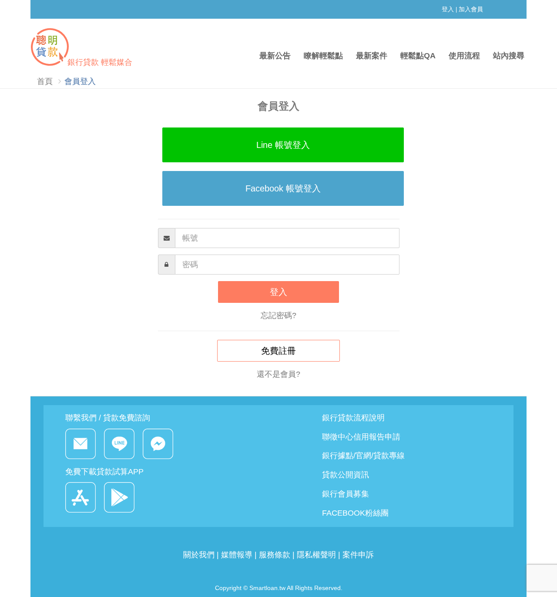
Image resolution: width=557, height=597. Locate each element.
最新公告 (275, 55)
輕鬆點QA (418, 55)
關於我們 (200, 554)
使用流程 (464, 55)
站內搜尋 (508, 55)
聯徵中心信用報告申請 (361, 437)
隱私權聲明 (316, 554)
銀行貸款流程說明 (353, 417)
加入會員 (471, 9)
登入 (448, 9)
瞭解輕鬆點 (323, 55)
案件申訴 (358, 554)
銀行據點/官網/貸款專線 (363, 455)
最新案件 (371, 55)
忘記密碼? (278, 315)
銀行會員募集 (345, 494)
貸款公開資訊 (345, 474)
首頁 (45, 81)
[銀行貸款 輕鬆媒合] (79, 29)
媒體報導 (236, 554)
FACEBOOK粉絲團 (355, 513)
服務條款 (274, 554)
